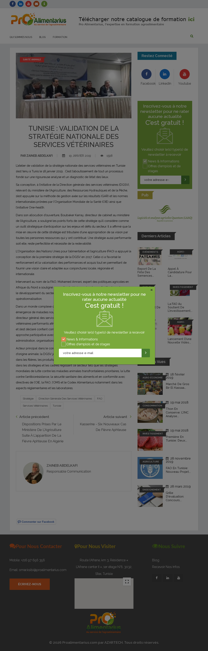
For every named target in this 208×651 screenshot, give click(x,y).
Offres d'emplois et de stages (88, 344)
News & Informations (82, 339)
